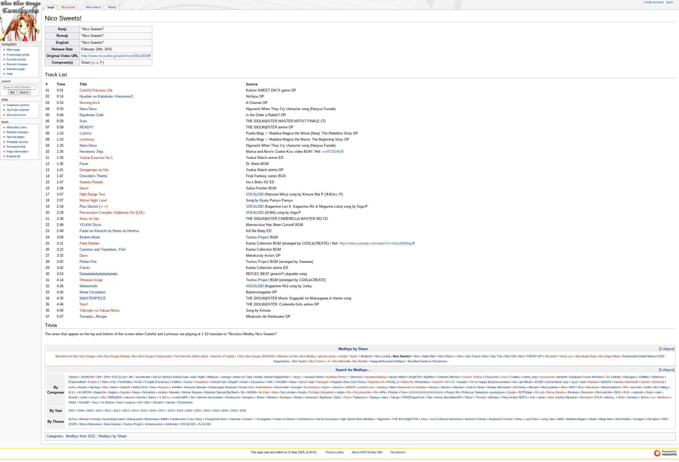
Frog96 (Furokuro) (157, 381)
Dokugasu (630, 376)
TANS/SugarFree (413, 397)
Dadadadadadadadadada (98, 274)
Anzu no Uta (89, 219)
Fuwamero (201, 381)
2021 (198, 410)
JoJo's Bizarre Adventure (446, 419)
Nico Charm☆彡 (319, 361)
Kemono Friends (475, 419)
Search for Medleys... (353, 370)
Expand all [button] (13, 156)
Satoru (152, 397)
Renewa (573, 392)
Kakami (593, 381)
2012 (117, 410)
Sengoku (248, 397)
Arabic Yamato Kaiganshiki (272, 376)
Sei (192, 397)
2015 (144, 410)
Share (260, 397)
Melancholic (89, 286)
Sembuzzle (232, 397)
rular (658, 392)
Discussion (68, 7)
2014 (135, 410)
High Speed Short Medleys (357, 419)
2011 (108, 410)
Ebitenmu (658, 376)
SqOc (337, 397)
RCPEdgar (525, 392)
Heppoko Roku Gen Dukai (348, 381)
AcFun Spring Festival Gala (170, 376)
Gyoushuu (257, 381)
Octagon (638, 419)
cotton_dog (530, 376)
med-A (471, 387)
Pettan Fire (88, 262)
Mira (564, 387)
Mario (593, 419)
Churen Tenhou (472, 376)
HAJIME (281, 381)
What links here (17, 127)
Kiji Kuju (95, 387)
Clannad (234, 419)
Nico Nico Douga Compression (152, 356)
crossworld (546, 376)
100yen (73, 376)
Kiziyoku (163, 387)
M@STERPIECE (93, 298)
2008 (80, 410)
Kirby (518, 419)
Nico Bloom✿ (341, 361)
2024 (225, 410)
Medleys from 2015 (80, 436)
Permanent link (16, 146)
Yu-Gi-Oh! (204, 424)
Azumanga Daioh (114, 419)
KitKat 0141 (140, 387)
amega (226, 376)
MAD (560, 419)
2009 (89, 410)
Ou (349, 392)
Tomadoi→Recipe (93, 317)
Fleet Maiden (89, 243)
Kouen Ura (246, 387)
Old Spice (653, 419)
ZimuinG (158, 402)
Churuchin (491, 376)
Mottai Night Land (93, 200)
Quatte (511, 392)
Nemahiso (148, 392)
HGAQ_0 (393, 381)
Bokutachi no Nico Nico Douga (75, 356)
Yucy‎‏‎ (95, 402)
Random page (16, 69)
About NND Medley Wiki (367, 452)
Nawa (136, 392)
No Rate (263, 392)
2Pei (107, 376)
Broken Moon (90, 237)
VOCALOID (255, 194)
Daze (84, 256)
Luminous (87, 139)
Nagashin (100, 392)
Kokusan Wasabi (195, 387)
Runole (72, 397)
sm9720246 (331, 152)
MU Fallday (661, 387)
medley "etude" (348, 356)
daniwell (561, 376)
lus (372, 387)
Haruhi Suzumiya (327, 419)
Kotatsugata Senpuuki (222, 387)
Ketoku (82, 387)
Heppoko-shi (376, 381)
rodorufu (637, 392)
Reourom (587, 392)
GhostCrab (218, 381)
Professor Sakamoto (475, 392)
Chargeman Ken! (216, 419)
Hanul (302, 381)
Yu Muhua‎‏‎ (107, 402)
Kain (583, 381)
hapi (311, 381)
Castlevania (177, 419)
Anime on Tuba (242, 376)
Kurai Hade (282, 387)
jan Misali (525, 381)
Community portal (18, 54)
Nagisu (112, 392)
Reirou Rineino (555, 392)
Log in (669, 2)
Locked (362, 387)
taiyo (385, 397)
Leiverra (337, 387)
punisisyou (497, 392)
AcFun (72, 419)
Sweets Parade (91, 182)
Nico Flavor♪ (446, 356)
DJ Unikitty (614, 376)
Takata (395, 397)
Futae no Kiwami (284, 419)
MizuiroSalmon (611, 387)
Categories (54, 436)
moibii (647, 387)
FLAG (138, 381)
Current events (16, 59)
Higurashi (383, 419)
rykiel (83, 397)
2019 (180, 410)
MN (625, 387)
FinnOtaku (125, 381)
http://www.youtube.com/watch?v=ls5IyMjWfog (375, 243)
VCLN (598, 397)
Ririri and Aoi (604, 392)
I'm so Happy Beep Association (490, 381)
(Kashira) (658, 381)
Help (9, 73)
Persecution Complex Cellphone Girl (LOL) (112, 213)
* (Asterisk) (355, 376)
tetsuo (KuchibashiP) (448, 397)
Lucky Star (548, 419)
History (112, 7)
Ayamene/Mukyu (376, 376)
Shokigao (285, 397)
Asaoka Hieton (314, 376)
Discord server (16, 114)
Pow (403, 392)
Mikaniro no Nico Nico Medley (296, 356)
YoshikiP (84, 402)
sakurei (129, 397)
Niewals (174, 392)
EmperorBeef (76, 381)
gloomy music (327, 356)
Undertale (171, 424)
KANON (606, 381)
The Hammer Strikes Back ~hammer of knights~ (205, 356)
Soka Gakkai (112, 424)
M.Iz (581, 387)
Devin (84, 188)
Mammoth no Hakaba (412, 387)
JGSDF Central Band (547, 381)
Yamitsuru (663, 397)
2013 (126, 410)
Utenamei (585, 397)
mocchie (635, 387)
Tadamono (360, 397)
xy (652, 397)
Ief (447, 381)
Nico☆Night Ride (425, 356)
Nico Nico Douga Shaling (113, 356)
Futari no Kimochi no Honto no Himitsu (109, 231)
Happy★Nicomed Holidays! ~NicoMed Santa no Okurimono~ (409, 361)
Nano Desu (88, 109)
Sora (83, 121)
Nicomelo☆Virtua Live (559, 356)
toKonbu (493, 397)
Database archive (18, 105)
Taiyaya (374, 397)
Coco (504, 376)
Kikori (114, 387)
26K (98, 376)
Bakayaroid (134, 419)
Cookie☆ (248, 419)
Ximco (644, 397)
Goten (244, 381)
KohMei (176, 387)
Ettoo (105, 381)
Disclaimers (398, 452)
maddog (381, 387)
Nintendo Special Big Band (221, 392)
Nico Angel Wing (608, 356)
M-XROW (85, 392)
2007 (71, 410)
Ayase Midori (397, 376)
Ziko (147, 402)
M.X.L (72, 392)
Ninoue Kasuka (192, 392)
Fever (84, 164)
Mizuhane (592, 387)
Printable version (17, 141)
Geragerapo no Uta (94, 170)
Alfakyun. (213, 376)
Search (6, 81)
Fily (113, 381)
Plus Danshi (89, 206)
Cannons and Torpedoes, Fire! (103, 249)
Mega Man (606, 419)
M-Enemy (519, 387)
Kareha (618, 381)
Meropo (533, 387)
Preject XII (452, 392)
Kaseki (645, 381)
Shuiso (298, 397)
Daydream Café (91, 115)
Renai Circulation (93, 292)
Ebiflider (644, 376)
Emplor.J (93, 381)
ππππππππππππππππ (426, 392)
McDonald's (622, 419)
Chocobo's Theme (93, 176)
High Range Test (92, 194)
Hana (292, 381)
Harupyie (322, 381)
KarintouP (632, 381)
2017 (162, 410)
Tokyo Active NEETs (514, 397)
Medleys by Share (353, 349)
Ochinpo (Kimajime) (321, 392)
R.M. (627, 392)
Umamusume (153, 424)
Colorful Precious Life (96, 90)
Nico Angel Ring (586, 356)
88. (131, 376)
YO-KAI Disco (90, 225)
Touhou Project (257, 237)
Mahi (392, 387)
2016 (153, 410)
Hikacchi (406, 381)
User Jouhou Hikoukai (562, 397)
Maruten (458, 387)
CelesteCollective (448, 376)
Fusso (188, 381)
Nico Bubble (360, 361)
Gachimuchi (305, 419)
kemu (72, 387)
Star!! (84, 304)
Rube (649, 392)
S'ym (347, 397)
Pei (375, 392)
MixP (572, 387)
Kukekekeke (264, 387)
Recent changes (17, 64)
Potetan (393, 392)
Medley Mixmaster (499, 387)
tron (532, 397)
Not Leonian (288, 392)
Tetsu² (468, 397)
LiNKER (350, 387)
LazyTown (531, 419)
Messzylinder (549, 387)
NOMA (251, 392)
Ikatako (462, 381)
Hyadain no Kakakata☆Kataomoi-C (107, 96)
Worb (621, 397)
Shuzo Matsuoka (90, 424)
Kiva (153, 387)
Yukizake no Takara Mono (99, 310)
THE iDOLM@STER (405, 419)
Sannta (140, 397)
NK (243, 392)
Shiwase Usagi (91, 280)
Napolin (125, 392)
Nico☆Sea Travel (468, 356)
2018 (171, 410)
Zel (140, 402)
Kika (105, 387)
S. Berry (164, 397)
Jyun (574, 381)
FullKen (176, 381)
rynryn (94, 397)
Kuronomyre (312, 387)
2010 (98, 410)
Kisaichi (125, 387)
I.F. (453, 381)
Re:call (539, 392)
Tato (429, 397)
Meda (481, 387)
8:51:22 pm (119, 376)
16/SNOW (87, 376)
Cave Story (195, 419)
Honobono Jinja (91, 152)
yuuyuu (130, 402)
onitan (340, 392)
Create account (653, 2)
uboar (541, 397)
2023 (216, 410)
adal (193, 376)
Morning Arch (90, 103)
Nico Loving (382, 356)
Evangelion (264, 419)
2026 (243, 410)
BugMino (429, 376)
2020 (189, 410)
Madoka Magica (576, 419)
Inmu (424, 419)
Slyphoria (325, 397)
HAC (270, 381)
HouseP (437, 381)
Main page (13, 49)
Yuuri (119, 402)
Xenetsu (632, 397)
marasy (433, 387)
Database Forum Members (586, 376)
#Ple (383, 392)
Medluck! (366, 356)
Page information (17, 151)
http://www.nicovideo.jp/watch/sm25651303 (114, 56)
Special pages (16, 136)
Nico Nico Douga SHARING (257, 356)
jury (566, 381)
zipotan (170, 402)
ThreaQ (480, 397)
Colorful (85, 133)
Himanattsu (422, 381)
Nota (275, 392)
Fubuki (85, 268)
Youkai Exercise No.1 (96, 158)
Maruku (446, 387)
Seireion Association (210, 397)
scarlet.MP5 (180, 397)
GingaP (233, 381)
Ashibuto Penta (336, 376)
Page (50, 7)
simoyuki (311, 397)
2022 (207, 410)
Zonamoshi (185, 402)
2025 (234, 410)
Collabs (515, 376)
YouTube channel (18, 109)
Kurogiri (296, 387)
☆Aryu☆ (297, 376)
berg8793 (415, 376)
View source (93, 7)
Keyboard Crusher (501, 419)
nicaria (162, 392)
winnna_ (609, 397)
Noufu (302, 392)
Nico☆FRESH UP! (530, 356)
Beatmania (151, 419)
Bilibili (164, 419)
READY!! (87, 127)
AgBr (201, 376)
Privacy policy (335, 452)
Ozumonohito (362, 392)
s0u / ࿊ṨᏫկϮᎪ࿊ (111, 397)
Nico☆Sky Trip (492, 356)
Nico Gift (510, 356)
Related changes (17, 132)
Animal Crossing (89, 419)
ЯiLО (617, 392)
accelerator (143, 376)
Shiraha (272, 397)
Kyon (326, 387)
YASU (72, 402)
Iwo (514, 381)
